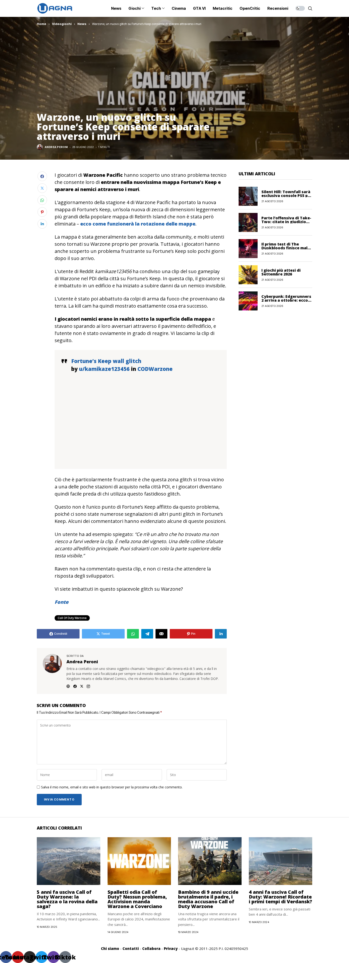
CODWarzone (155, 368)
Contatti (131, 948)
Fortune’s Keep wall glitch (106, 360)
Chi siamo (110, 948)
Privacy (171, 948)
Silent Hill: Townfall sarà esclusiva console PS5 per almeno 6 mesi (286, 195)
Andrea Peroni (56, 147)
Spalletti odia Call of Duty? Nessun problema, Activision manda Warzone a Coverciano (137, 899)
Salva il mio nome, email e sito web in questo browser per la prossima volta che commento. (112, 787)
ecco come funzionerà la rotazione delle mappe (137, 224)
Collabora (151, 948)
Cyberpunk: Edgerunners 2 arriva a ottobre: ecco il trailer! (286, 300)
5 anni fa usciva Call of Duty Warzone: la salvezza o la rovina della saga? (67, 899)
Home (41, 24)
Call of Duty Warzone (72, 618)
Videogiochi (62, 24)
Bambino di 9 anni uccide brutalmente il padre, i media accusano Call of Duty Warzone (208, 899)
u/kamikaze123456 (104, 368)
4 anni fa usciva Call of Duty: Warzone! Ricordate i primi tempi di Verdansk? (280, 897)
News (81, 24)
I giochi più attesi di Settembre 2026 (281, 271)
